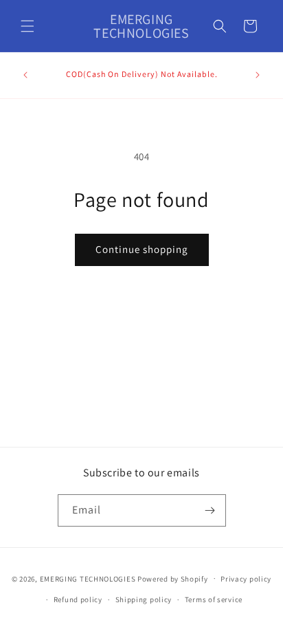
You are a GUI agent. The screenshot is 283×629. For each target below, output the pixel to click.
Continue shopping (141, 249)
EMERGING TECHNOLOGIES (88, 578)
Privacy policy (245, 579)
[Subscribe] (210, 510)
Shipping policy (143, 599)
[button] (27, 26)
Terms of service (213, 599)
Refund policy (78, 599)
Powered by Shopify (172, 578)
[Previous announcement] (25, 75)
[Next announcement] (257, 75)
